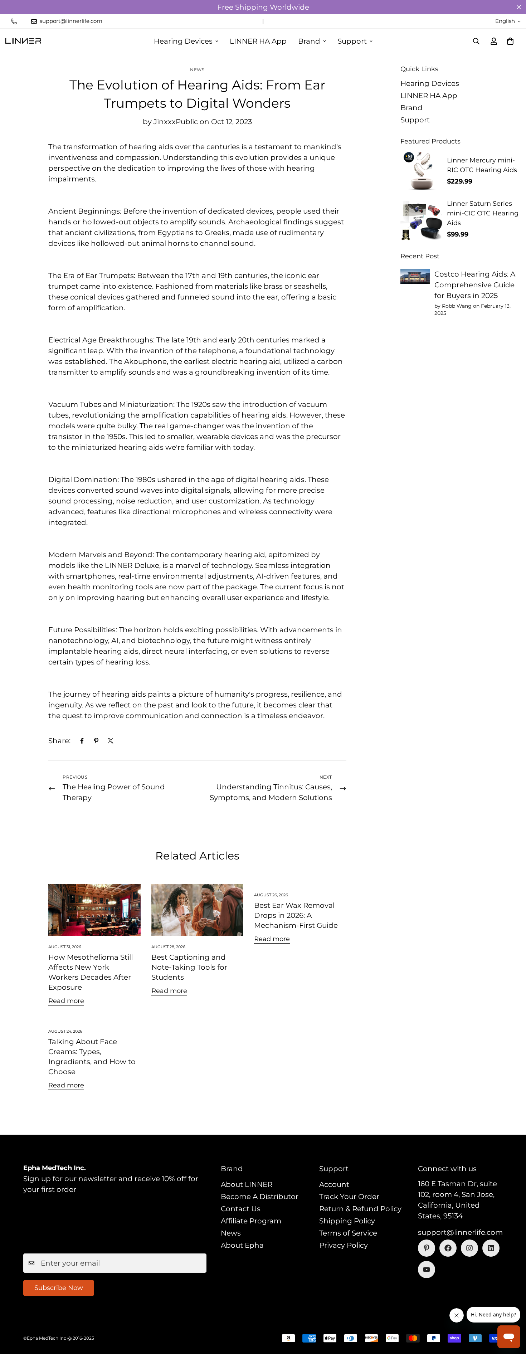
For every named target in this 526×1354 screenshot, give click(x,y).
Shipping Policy (347, 1221)
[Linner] (23, 41)
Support (352, 41)
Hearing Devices (183, 41)
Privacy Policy (343, 1245)
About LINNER (246, 1184)
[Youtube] (426, 1269)
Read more (66, 1001)
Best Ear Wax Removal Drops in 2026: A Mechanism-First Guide (296, 915)
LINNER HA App (258, 41)
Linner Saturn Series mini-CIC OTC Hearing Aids (482, 213)
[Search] (476, 41)
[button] (510, 41)
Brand (309, 41)
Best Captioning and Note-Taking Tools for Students (189, 967)
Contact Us (240, 1208)
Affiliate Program (251, 1221)
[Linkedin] (491, 1248)
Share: (59, 740)
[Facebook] (82, 741)
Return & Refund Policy (360, 1208)
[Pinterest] (96, 741)
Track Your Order (349, 1196)
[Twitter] (110, 741)
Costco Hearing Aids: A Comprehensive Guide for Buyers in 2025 (474, 285)
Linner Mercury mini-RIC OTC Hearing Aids (482, 165)
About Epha (242, 1245)
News (197, 69)
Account (334, 1184)
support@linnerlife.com (460, 1232)
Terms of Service (348, 1233)
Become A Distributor (259, 1196)
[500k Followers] (448, 1248)
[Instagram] (469, 1248)
